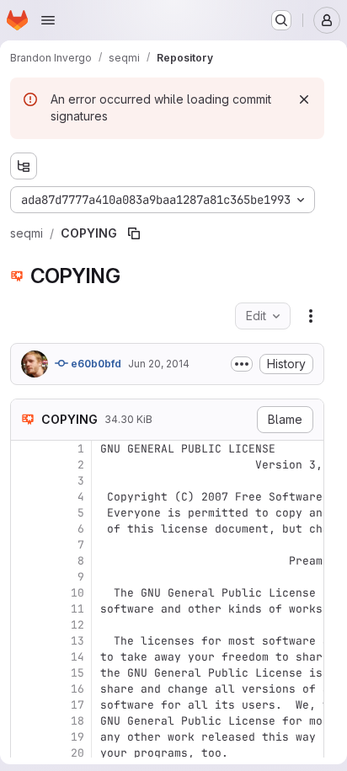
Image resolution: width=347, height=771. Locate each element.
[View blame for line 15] (25, 673)
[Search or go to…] (281, 20)
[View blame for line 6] (25, 529)
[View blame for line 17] (25, 705)
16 (77, 689)
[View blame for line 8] (25, 561)
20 (77, 753)
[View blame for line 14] (25, 657)
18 (77, 721)
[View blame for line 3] (25, 481)
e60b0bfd (94, 363)
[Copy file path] (133, 233)
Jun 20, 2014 (159, 363)
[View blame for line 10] (25, 593)
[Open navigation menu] (48, 20)
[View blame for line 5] (25, 513)
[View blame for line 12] (25, 625)
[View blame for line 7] (25, 545)
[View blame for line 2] (25, 465)
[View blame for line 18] (25, 721)
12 (77, 625)
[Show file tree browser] (23, 166)
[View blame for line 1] (25, 449)
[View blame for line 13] (25, 641)
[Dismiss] (304, 99)
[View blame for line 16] (25, 689)
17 (77, 705)
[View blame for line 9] (25, 577)
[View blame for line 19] (25, 737)
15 (77, 673)
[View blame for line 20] (25, 753)
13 (77, 641)
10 (77, 593)
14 (77, 657)
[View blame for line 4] (25, 497)
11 (77, 609)
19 (77, 737)
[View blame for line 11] (25, 609)
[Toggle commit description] (242, 364)
